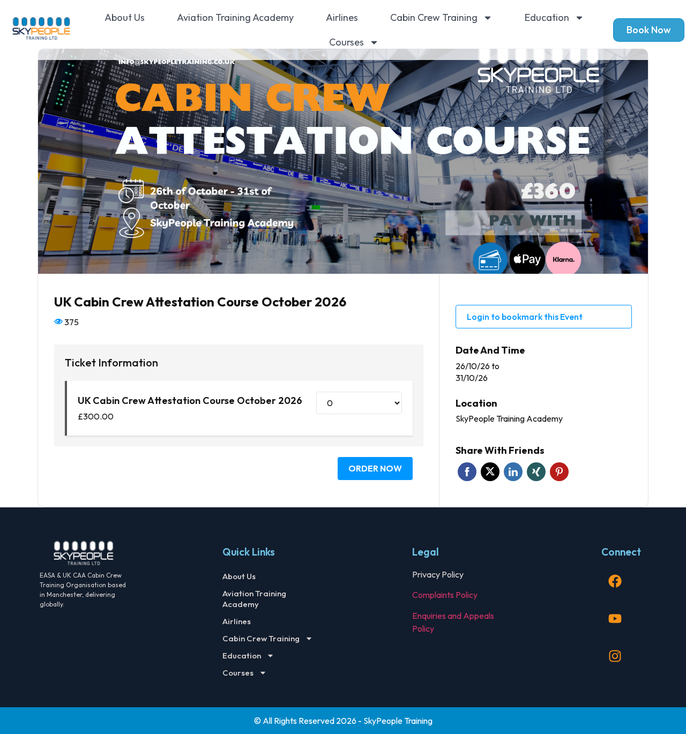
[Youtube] (614, 618)
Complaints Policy (445, 594)
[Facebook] (614, 581)
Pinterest (559, 471)
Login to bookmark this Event (525, 316)
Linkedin (513, 471)
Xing (536, 471)
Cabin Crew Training (434, 17)
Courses (346, 42)
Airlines (342, 17)
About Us (125, 17)
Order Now (375, 468)
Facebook (467, 471)
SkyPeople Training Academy (509, 418)
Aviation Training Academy (235, 17)
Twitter (490, 471)
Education (547, 17)
